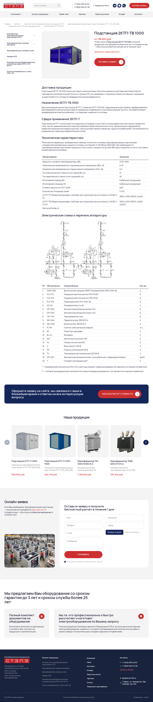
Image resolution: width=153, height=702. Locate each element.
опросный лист (38, 509)
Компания (91, 658)
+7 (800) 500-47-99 (82, 7)
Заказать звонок (127, 669)
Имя (68, 517)
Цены (89, 662)
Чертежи (82, 14)
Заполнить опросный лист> (107, 51)
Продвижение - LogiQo (141, 697)
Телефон (71, 525)
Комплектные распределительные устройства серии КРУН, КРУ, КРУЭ (21, 63)
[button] (146, 442)
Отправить (83, 554)
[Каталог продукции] (49, 14)
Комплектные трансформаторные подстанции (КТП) (15, 35)
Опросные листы (102, 14)
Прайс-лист (64, 14)
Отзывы (122, 14)
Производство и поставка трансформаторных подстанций (16, 667)
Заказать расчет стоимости (117, 394)
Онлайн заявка (139, 5)
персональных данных (94, 562)
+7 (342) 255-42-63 (81, 4)
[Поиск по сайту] (59, 6)
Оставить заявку (107, 62)
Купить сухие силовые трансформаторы (12, 677)
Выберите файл (114, 532)
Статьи (90, 682)
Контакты (138, 14)
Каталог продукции (40, 14)
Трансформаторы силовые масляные (18, 44)
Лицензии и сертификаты (97, 686)
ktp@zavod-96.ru (102, 5)
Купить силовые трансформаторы (11, 672)
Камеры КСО (12, 56)
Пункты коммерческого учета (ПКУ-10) (19, 72)
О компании (15, 14)
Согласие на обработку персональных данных (79, 697)
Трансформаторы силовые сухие (20, 50)
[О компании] (21, 14)
